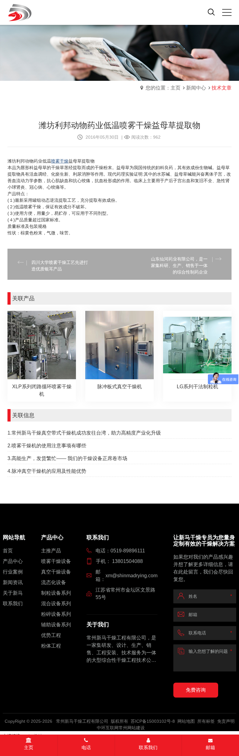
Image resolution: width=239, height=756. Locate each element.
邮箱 (210, 747)
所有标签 (206, 721)
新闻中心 (196, 87)
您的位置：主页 (163, 87)
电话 (86, 747)
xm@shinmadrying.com (131, 575)
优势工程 (51, 635)
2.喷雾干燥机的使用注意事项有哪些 (46, 445)
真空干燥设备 (56, 571)
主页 (28, 747)
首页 (8, 550)
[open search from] (211, 11)
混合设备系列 (56, 603)
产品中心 (13, 561)
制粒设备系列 (56, 593)
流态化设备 (53, 582)
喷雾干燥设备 (56, 561)
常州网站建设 (132, 727)
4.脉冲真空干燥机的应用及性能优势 (46, 471)
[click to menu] (227, 12)
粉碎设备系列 (56, 614)
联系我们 (13, 603)
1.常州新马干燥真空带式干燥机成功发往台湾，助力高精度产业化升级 (84, 433)
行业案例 (13, 571)
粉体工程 (51, 645)
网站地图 (186, 721)
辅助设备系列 (56, 624)
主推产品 (51, 550)
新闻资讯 (13, 582)
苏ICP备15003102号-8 (153, 721)
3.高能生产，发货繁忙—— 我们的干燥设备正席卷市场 (67, 458)
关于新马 (13, 593)
